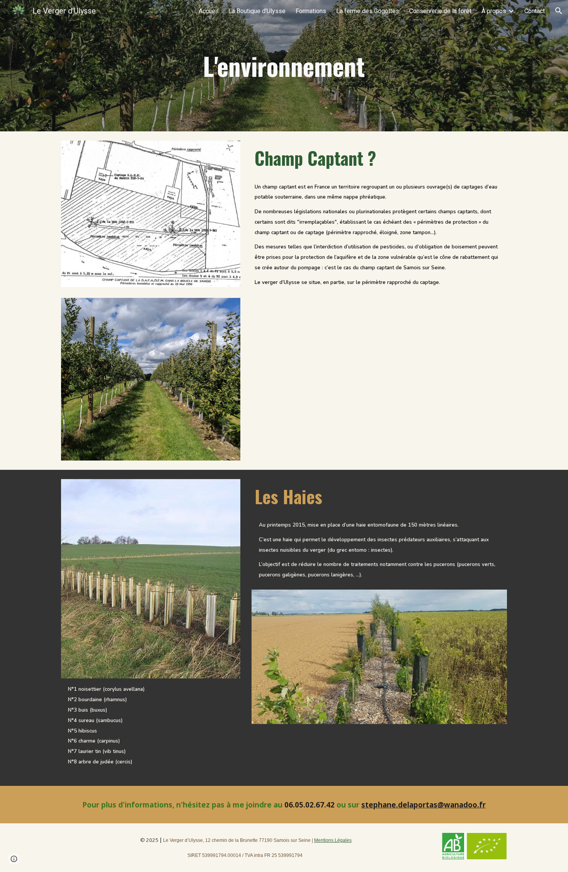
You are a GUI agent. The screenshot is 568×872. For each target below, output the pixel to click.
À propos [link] (493, 11)
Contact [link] (534, 11)
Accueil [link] (208, 11)
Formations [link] (311, 11)
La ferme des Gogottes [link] (367, 11)
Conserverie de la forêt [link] (440, 11)
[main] (284, 66)
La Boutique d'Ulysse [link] (257, 11)
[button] (558, 11)
